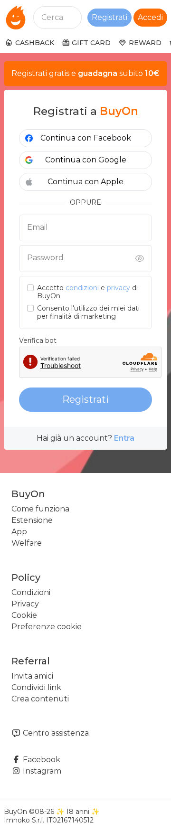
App (19, 531)
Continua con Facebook (85, 137)
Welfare (26, 543)
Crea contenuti (40, 698)
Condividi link (36, 687)
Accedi (150, 17)
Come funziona (40, 508)
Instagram (41, 770)
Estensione (32, 520)
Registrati (109, 17)
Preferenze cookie (46, 626)
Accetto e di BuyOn (87, 292)
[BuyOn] (16, 17)
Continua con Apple (86, 181)
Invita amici (32, 676)
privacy (118, 288)
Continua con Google (85, 159)
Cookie (24, 615)
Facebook (40, 759)
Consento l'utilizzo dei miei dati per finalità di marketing (88, 312)
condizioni (82, 288)
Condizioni (30, 592)
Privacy (25, 603)
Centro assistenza (55, 732)
